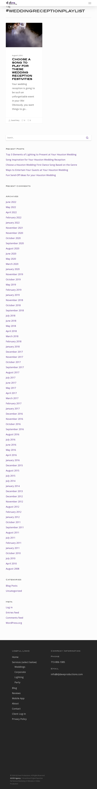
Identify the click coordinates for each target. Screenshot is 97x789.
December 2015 (14, 465)
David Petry (15, 120)
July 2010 (10, 558)
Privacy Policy (19, 718)
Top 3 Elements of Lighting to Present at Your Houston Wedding (41, 154)
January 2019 (13, 294)
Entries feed (12, 612)
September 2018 (15, 310)
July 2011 (10, 537)
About (15, 703)
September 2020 (15, 243)
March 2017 (12, 398)
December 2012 (14, 496)
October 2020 (13, 238)
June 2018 (11, 320)
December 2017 (14, 351)
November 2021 (14, 227)
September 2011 (15, 527)
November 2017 (14, 356)
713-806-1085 (58, 662)
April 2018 (11, 331)
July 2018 (10, 315)
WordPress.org (14, 622)
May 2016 (11, 449)
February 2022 (13, 217)
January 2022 (13, 222)
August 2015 (12, 470)
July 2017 (10, 377)
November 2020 (14, 232)
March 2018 (12, 336)
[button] (89, 3)
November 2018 (14, 300)
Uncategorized (14, 590)
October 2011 (13, 522)
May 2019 (11, 284)
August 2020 (12, 248)
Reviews (16, 693)
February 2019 (13, 289)
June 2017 (11, 382)
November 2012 (14, 501)
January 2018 (13, 346)
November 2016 (14, 418)
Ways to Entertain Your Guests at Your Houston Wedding (37, 169)
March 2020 (12, 263)
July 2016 (10, 439)
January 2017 (13, 408)
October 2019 (13, 279)
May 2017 (11, 387)
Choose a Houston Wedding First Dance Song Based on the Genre (41, 164)
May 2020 (11, 258)
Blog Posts (15, 27)
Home (15, 656)
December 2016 (14, 413)
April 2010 (11, 563)
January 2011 (13, 548)
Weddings (20, 666)
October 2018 (13, 305)
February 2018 (13, 341)
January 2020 (13, 269)
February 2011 (13, 542)
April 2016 (11, 455)
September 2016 (15, 429)
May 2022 (11, 207)
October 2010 (13, 553)
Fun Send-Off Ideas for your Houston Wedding (31, 175)
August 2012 (12, 506)
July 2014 (10, 480)
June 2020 (11, 253)
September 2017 (15, 367)
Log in (9, 607)
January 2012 (13, 517)
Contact (16, 708)
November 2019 (14, 274)
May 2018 (11, 325)
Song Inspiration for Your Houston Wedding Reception (35, 159)
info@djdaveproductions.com (67, 674)
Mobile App (18, 698)
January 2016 (13, 460)
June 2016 (11, 444)
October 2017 (13, 362)
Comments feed (14, 617)
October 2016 (13, 424)
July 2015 (10, 475)
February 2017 (13, 403)
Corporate (20, 671)
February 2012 (13, 511)
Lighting (19, 677)
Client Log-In (19, 713)
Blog (14, 687)
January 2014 (13, 486)
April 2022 (11, 212)
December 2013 (14, 491)
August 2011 (12, 532)
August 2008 (12, 568)
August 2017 (12, 372)
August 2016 (12, 434)
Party (17, 682)
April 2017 (11, 393)
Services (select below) (24, 662)
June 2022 (11, 201)
